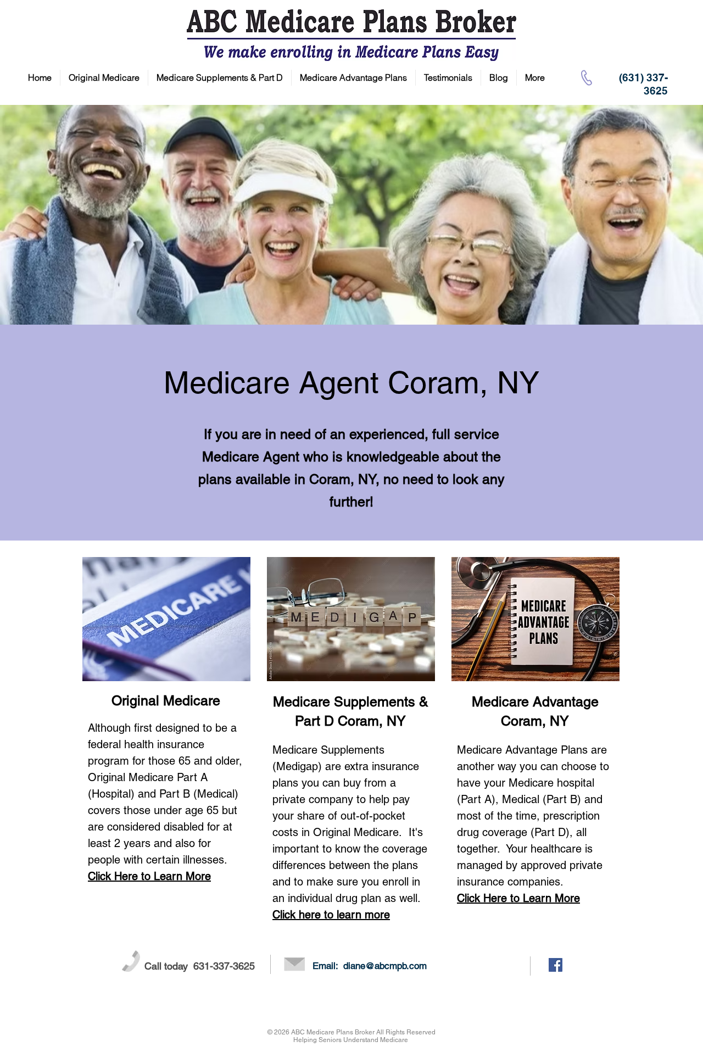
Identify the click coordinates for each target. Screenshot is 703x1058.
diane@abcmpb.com (385, 965)
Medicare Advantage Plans (522, 749)
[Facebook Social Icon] (555, 965)
